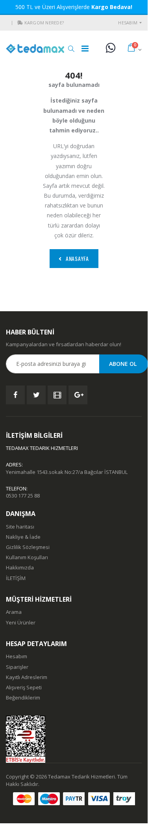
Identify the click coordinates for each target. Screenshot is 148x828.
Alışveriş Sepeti (24, 687)
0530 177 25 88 (23, 495)
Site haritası (20, 526)
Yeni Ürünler (20, 622)
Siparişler (17, 666)
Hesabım (127, 23)
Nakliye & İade (23, 536)
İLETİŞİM (16, 578)
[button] (20, 23)
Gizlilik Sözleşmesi (28, 547)
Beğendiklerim (23, 697)
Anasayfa (77, 258)
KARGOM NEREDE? (44, 23)
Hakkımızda (20, 567)
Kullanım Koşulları (27, 557)
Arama (14, 611)
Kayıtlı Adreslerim (26, 677)
